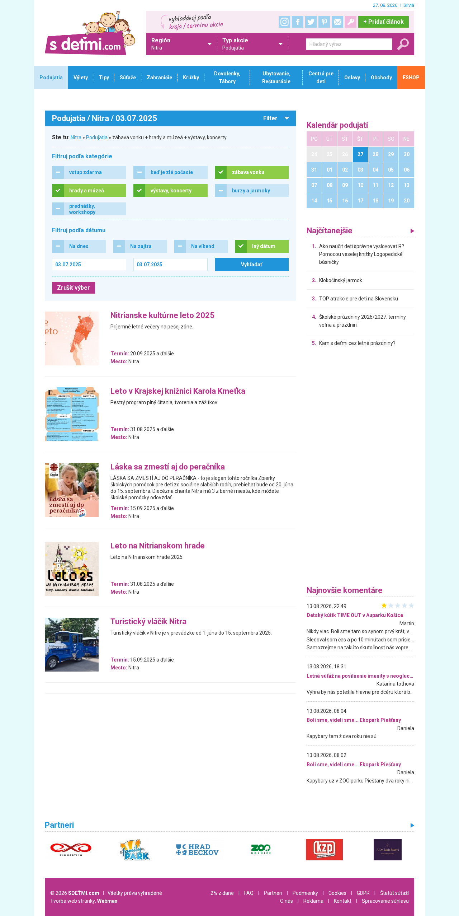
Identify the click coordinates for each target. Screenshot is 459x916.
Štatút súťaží (394, 893)
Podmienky (305, 893)
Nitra (76, 137)
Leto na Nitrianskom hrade (157, 546)
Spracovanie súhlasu (385, 901)
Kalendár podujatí (337, 125)
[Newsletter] (337, 22)
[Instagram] (284, 22)
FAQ (249, 893)
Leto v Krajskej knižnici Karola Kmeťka (177, 391)
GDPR (363, 893)
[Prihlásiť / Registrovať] (350, 22)
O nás (286, 901)
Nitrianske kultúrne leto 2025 (162, 316)
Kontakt (342, 901)
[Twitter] (311, 22)
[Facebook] (297, 22)
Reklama (313, 901)
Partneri (273, 893)
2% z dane (222, 893)
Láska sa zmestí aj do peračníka (167, 467)
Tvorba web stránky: (83, 901)
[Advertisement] (360, 468)
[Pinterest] (324, 22)
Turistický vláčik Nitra (148, 622)
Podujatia (97, 137)
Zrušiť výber (73, 287)
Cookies (337, 893)
